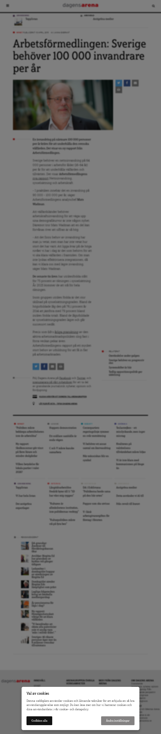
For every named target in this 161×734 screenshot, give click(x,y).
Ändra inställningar (118, 720)
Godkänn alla (39, 720)
